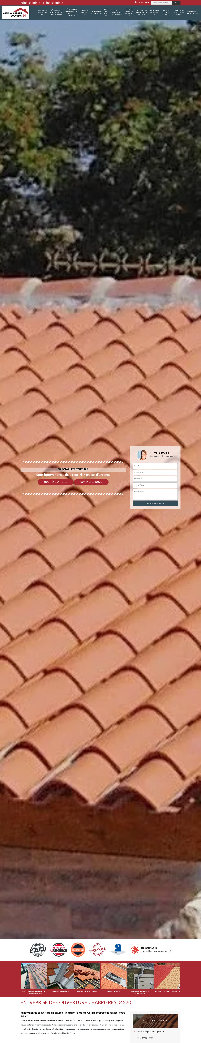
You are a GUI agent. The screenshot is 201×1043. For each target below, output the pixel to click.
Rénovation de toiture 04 (96, 12)
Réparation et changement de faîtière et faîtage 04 (71, 12)
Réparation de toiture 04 (154, 12)
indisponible (31, 3)
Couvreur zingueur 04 (85, 12)
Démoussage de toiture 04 (192, 12)
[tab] (100, 521)
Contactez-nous (91, 482)
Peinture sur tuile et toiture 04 (129, 12)
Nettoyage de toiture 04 (166, 12)
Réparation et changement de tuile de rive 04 (56, 12)
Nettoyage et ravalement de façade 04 (141, 12)
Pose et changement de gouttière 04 (117, 12)
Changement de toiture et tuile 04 (179, 12)
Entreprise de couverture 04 (42, 12)
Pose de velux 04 (106, 12)
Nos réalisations (55, 482)
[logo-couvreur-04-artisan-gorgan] (15, 12)
